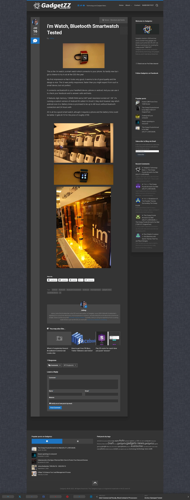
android (54, 290)
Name (51, 391)
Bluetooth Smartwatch (74, 290)
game (156, 443)
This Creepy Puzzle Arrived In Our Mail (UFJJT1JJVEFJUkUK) (147, 172)
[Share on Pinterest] (59, 497)
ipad (119, 446)
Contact (137, 5)
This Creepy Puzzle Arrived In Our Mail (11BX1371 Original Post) (150, 110)
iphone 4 (128, 446)
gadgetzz (149, 443)
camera (127, 441)
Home (121, 5)
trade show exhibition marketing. (97, 319)
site (119, 449)
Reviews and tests (118, 20)
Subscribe (141, 154)
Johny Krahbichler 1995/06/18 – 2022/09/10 (52, 466)
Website (51, 397)
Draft (111, 443)
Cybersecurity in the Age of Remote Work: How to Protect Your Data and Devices (63, 460)
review (107, 449)
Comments (55, 365)
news (98, 449)
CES (137, 441)
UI (60, 293)
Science (111, 449)
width (150, 449)
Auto (121, 440)
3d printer (104, 441)
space (122, 449)
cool (106, 443)
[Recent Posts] (47, 441)
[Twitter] (81, 5)
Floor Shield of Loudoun (151, 234)
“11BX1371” (148, 47)
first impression (96, 290)
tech (128, 449)
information (114, 446)
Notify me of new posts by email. (61, 403)
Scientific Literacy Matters (77, 317)
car (135, 441)
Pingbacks (71, 365)
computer (147, 441)
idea (107, 446)
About (127, 5)
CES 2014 (141, 441)
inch (110, 446)
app (113, 441)
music (153, 446)
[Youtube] (84, 5)
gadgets (121, 443)
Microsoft (148, 446)
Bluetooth (62, 290)
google (103, 446)
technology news (142, 449)
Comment (53, 377)
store (125, 449)
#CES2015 (99, 441)
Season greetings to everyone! (47, 454)
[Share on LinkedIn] (83, 497)
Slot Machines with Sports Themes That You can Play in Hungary (147, 239)
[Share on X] (12, 497)
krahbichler (137, 446)
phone (102, 449)
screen (115, 449)
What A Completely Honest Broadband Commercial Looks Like (57, 350)
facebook (86, 290)
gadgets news (106, 290)
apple (117, 441)
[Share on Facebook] (36, 497)
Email (87, 391)
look (144, 446)
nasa (156, 446)
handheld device (53, 293)
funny (115, 443)
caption (131, 441)
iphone (123, 446)
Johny (51, 38)
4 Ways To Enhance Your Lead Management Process (54, 472)
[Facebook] (78, 5)
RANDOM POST (148, 5)
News (106, 20)
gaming (99, 446)
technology (132, 449)
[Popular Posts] (77, 441)
